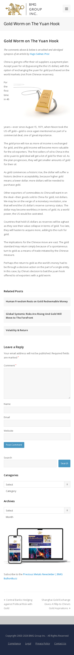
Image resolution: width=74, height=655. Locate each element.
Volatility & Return (17, 330)
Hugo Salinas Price (39, 54)
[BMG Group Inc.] (24, 8)
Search (8, 457)
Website (8, 430)
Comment (10, 365)
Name (7, 404)
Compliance (14, 643)
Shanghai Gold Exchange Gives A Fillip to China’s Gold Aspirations (56, 604)
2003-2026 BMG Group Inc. (31, 635)
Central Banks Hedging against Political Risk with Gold (18, 604)
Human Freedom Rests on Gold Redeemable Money (37, 301)
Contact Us (60, 643)
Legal (28, 643)
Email (7, 417)
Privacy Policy (42, 643)
